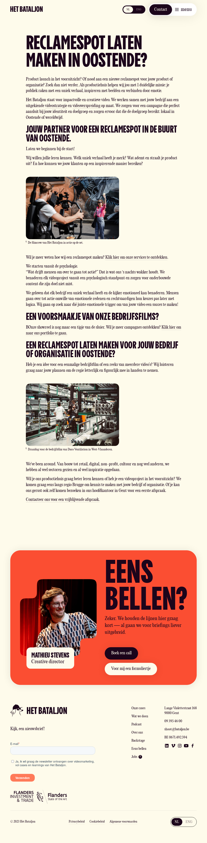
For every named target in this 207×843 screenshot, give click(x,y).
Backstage (138, 741)
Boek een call (121, 653)
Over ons (137, 733)
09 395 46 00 (173, 721)
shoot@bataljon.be (176, 729)
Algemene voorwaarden (123, 821)
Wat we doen (139, 716)
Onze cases (138, 708)
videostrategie (56, 106)
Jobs (134, 757)
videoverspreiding (86, 106)
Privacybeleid (77, 821)
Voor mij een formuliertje (131, 668)
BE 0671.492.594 (175, 737)
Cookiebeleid (97, 821)
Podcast (136, 724)
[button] (183, 9)
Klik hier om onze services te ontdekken (136, 257)
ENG (138, 9)
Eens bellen (138, 749)
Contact (160, 9)
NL (128, 9)
